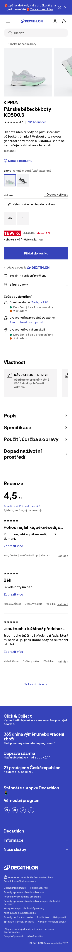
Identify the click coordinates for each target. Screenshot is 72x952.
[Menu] (8, 21)
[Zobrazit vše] (5, 44)
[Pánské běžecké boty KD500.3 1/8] (28, 72)
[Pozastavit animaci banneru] (59, 7)
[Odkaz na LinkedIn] (31, 810)
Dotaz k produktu (20, 161)
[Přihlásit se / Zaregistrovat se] (55, 21)
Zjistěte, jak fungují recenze (21, 510)
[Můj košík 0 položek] (63, 21)
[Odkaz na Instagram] (23, 810)
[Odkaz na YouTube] (15, 810)
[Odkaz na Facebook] (7, 810)
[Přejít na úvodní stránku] (31, 21)
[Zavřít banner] (65, 7)
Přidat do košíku (36, 253)
